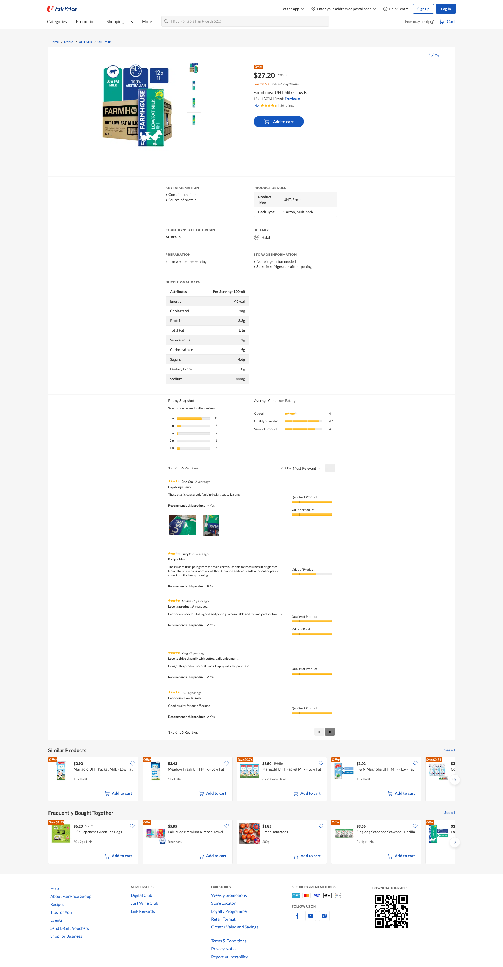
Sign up (423, 9)
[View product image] (194, 68)
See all (449, 750)
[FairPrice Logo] (62, 9)
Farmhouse (292, 99)
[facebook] (297, 918)
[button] (432, 22)
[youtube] (310, 918)
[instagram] (324, 918)
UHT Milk (85, 41)
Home (54, 41)
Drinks (68, 41)
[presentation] (182, 525)
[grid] (251, 779)
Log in (446, 9)
